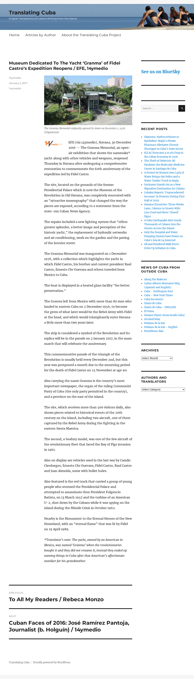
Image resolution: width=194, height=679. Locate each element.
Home (14, 35)
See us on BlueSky (160, 71)
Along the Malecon (155, 279)
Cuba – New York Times (158, 295)
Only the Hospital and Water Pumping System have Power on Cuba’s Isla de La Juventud (163, 236)
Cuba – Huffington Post (158, 291)
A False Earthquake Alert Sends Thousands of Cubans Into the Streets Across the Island (162, 224)
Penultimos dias (153, 331)
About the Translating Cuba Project (91, 35)
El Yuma (149, 311)
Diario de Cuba (152, 303)
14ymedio (15, 77)
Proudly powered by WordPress (51, 662)
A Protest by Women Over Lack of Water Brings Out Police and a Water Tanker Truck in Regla (164, 176)
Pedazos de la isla (154, 323)
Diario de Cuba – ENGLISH (160, 307)
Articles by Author (40, 35)
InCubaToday (152, 319)
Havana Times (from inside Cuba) (164, 315)
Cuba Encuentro (153, 299)
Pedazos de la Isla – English (161, 327)
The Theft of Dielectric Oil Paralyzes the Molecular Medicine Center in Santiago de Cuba (164, 164)
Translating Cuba (32, 12)
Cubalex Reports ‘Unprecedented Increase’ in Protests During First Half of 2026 (164, 196)
